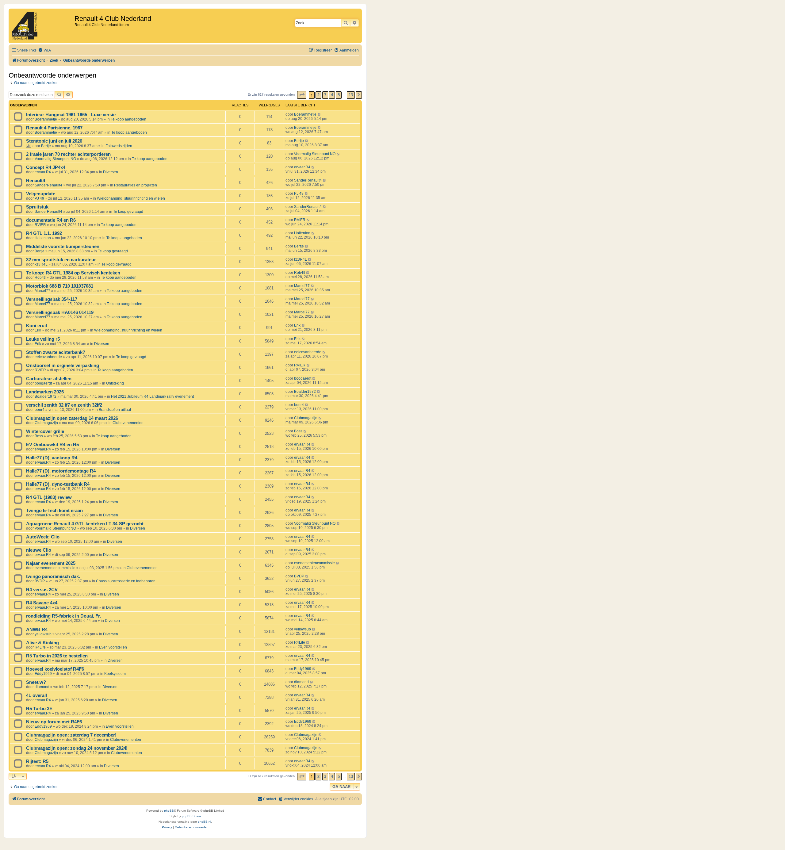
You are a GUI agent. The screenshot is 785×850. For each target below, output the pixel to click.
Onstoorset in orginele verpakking (62, 365)
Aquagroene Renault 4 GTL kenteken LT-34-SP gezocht (85, 523)
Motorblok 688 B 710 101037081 (59, 286)
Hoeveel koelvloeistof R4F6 (55, 669)
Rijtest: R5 (37, 761)
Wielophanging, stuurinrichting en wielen (131, 198)
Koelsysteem (115, 674)
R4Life (40, 647)
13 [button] (351, 95)
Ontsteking (115, 383)
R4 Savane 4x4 (41, 602)
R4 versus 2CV (42, 589)
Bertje (46, 146)
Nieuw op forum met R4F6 (54, 721)
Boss (39, 436)
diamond (42, 687)
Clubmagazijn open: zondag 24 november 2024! (77, 748)
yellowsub (43, 634)
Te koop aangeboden (128, 119)
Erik (38, 330)
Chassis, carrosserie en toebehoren (125, 581)
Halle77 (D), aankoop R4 (51, 457)
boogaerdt (43, 383)
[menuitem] (44, 50)
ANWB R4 (37, 629)
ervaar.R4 (43, 172)
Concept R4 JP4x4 (45, 167)
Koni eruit (36, 325)
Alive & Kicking (42, 642)
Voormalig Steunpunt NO (55, 159)
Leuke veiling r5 (43, 339)
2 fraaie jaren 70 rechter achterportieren (68, 154)
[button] (301, 95)
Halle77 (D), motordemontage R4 (61, 471)
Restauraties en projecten (135, 185)
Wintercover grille (45, 431)
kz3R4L (41, 264)
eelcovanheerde (48, 357)
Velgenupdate (40, 193)
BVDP (40, 581)
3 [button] (325, 95)
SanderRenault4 (48, 185)
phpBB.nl (204, 821)
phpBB (169, 810)
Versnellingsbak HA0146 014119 (60, 312)
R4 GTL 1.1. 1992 (44, 233)
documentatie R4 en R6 (51, 220)
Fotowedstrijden (118, 146)
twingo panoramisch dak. (53, 576)
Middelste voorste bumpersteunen (62, 246)
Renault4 (35, 180)
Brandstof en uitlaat (115, 410)
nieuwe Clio (38, 550)
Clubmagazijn (46, 423)
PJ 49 (39, 198)
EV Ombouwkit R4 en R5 (52, 444)
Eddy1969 (43, 674)
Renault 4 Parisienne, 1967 (54, 127)
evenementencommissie (55, 568)
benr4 (39, 410)
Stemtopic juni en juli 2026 (54, 141)
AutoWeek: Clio (42, 536)
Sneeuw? (36, 682)
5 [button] (339, 95)
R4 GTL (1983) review (49, 497)
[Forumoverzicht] (42, 26)
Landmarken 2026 (45, 391)
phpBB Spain (191, 816)
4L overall (36, 695)
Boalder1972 (45, 396)
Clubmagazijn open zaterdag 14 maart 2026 (72, 418)
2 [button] (318, 95)
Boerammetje (46, 119)
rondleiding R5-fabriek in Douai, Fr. (63, 616)
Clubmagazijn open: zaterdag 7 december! (71, 735)
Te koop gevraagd (128, 211)
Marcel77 (42, 291)
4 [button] (332, 95)
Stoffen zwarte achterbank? (55, 352)
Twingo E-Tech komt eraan (54, 510)
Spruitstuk (37, 207)
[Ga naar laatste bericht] (319, 114)
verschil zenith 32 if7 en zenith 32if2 (64, 405)
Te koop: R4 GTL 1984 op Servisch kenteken (73, 272)
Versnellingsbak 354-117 (51, 299)
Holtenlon (43, 238)
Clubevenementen (128, 423)
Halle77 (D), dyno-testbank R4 (58, 484)
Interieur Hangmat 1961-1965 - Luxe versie (71, 114)
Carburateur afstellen (48, 378)
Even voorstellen (113, 647)
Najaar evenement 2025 (50, 563)
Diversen (110, 172)
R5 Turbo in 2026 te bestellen (57, 655)
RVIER (40, 225)
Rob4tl (40, 277)
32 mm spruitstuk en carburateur (61, 259)
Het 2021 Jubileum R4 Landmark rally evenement (152, 396)
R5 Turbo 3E (39, 708)
